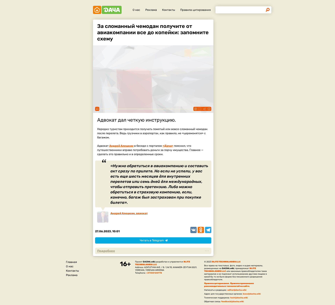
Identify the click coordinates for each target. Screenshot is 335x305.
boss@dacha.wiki (252, 294)
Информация (209, 109)
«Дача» (168, 145)
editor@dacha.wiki (236, 290)
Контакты (168, 10)
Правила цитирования (195, 10)
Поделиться (204, 109)
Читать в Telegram (152, 240)
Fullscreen (200, 109)
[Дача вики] (107, 10)
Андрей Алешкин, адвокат (129, 213)
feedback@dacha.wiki (232, 301)
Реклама (151, 10)
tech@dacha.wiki (239, 297)
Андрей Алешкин (121, 145)
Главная (71, 262)
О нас (136, 10)
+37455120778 (154, 273)
